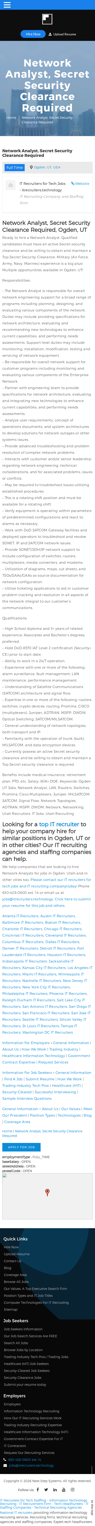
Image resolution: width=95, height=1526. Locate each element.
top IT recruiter (59, 824)
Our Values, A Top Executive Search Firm (35, 1289)
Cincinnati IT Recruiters (23, 935)
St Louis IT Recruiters (40, 1026)
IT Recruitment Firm (35, 1504)
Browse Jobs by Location (23, 1350)
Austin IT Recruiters (57, 916)
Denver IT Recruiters (20, 948)
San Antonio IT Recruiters (44, 1006)
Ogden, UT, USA (47, 167)
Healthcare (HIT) (66, 1085)
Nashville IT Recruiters (41, 980)
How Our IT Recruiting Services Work (33, 1418)
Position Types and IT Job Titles (28, 1296)
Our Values (70, 1109)
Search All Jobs (16, 1343)
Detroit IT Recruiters (57, 948)
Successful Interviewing (55, 1092)
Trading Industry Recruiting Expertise (33, 1425)
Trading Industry (63, 1049)
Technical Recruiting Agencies (58, 1507)
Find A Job (13, 1079)
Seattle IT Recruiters (40, 1019)
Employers (12, 1404)
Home (11, 117)
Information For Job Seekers (27, 1072)
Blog (88, 1115)
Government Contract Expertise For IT (33, 1439)
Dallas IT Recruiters (62, 942)
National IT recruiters (16, 1512)
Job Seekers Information (23, 1329)
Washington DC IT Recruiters (47, 1032)
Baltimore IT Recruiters (22, 922)
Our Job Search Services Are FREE (30, 1336)
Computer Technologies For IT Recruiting (36, 1302)
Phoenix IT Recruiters (68, 993)
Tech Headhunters (68, 1504)
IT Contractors (15, 1446)
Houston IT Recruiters (66, 955)
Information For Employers (26, 1043)
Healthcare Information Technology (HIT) (36, 1432)
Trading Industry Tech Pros (25, 1085)
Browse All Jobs (16, 1282)
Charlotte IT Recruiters (22, 929)
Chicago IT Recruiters (63, 929)
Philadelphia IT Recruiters (25, 993)
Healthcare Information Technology (33, 1056)
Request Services (53, 1062)
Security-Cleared (17, 1092)
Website (82, 183)
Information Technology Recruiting (31, 1411)
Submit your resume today (25, 1384)
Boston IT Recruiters (62, 922)
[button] (47, 1192)
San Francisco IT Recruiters (46, 1013)
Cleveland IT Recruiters (65, 935)
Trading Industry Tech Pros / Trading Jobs (36, 1357)
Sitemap (10, 1309)
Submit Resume (40, 1079)
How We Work (34, 1049)
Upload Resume (64, 34)
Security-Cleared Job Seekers (27, 1371)
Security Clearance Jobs (22, 1378)
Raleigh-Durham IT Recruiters (28, 1000)
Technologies (69, 1115)
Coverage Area (17, 1122)
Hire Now (33, 34)
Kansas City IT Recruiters (44, 968)
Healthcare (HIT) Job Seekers (26, 1364)
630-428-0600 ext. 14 (24, 1460)
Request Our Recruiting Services (29, 1453)
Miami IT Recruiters (39, 974)
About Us (10, 1049)
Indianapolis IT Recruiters (24, 961)
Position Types (42, 1115)
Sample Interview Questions (27, 1098)
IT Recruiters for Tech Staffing (23, 1500)
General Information (71, 1043)
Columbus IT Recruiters (23, 942)
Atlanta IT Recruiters (20, 916)
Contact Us (12, 1261)
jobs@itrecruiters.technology (27, 899)
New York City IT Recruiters (46, 987)
